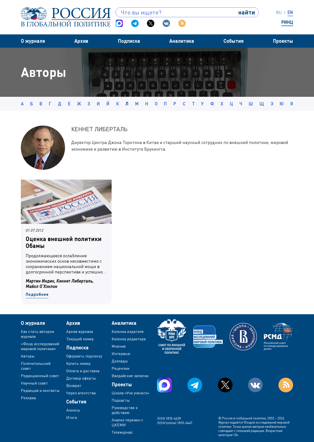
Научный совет (34, 383)
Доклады (120, 360)
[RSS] (182, 23)
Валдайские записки (130, 375)
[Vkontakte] (166, 23)
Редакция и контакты (40, 390)
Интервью (121, 353)
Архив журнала (79, 331)
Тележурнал (122, 432)
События (233, 41)
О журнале (33, 41)
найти (246, 12)
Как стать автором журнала (37, 334)
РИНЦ (287, 22)
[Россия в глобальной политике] (66, 17)
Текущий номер (80, 338)
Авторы (28, 356)
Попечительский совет (36, 366)
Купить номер (78, 363)
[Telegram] (135, 23)
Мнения (119, 346)
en (290, 12)
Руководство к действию (125, 410)
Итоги (71, 417)
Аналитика (181, 41)
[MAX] (119, 23)
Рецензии (120, 368)
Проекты (283, 41)
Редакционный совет (40, 375)
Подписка (129, 41)
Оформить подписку (84, 356)
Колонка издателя (128, 331)
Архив (81, 41)
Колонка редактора (129, 338)
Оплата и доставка (82, 370)
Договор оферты (81, 378)
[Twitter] (150, 23)
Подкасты (121, 400)
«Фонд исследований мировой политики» (40, 346)
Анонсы (73, 410)
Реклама (28, 397)
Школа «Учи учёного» (130, 392)
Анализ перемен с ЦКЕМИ (127, 422)
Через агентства (81, 392)
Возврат (73, 385)
